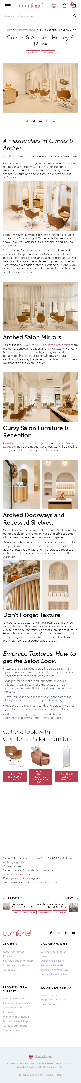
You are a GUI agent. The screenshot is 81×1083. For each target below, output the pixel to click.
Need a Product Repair (17, 1021)
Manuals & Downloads (16, 1003)
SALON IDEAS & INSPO (55, 987)
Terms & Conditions (30, 1074)
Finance (7, 956)
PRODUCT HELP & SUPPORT (15, 989)
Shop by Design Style (53, 999)
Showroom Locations (16, 965)
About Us (10, 944)
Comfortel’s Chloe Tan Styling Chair (26, 443)
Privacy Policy (53, 1074)
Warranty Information (16, 1016)
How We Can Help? (54, 944)
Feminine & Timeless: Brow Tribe (24, 906)
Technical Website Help (54, 974)
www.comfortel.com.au (17, 874)
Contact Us (10, 969)
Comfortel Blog (24, 30)
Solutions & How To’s (16, 998)
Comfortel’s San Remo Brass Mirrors (49, 345)
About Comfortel (13, 951)
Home (8, 30)
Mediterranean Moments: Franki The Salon (52, 906)
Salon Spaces (48, 995)
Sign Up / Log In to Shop (18, 960)
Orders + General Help (54, 969)
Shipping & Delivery (52, 960)
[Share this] (27, 121)
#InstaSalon (47, 1004)
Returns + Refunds (51, 965)
